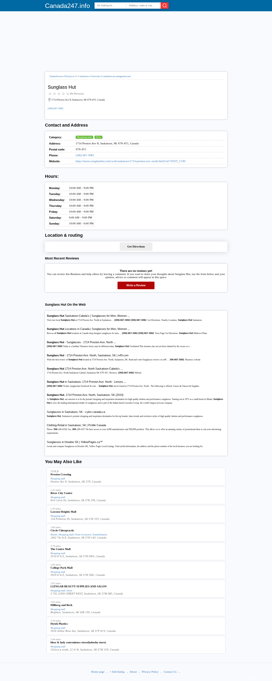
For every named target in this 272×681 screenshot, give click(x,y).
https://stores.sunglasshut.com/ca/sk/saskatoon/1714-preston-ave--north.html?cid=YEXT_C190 (130, 161)
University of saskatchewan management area (111, 76)
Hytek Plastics (59, 623)
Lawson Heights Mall (63, 511)
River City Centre (61, 493)
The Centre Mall (60, 549)
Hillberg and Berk (61, 605)
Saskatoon (84, 76)
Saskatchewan (56, 76)
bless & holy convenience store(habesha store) (78, 642)
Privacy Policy (150, 671)
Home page (98, 671)
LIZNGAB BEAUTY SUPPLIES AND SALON (79, 586)
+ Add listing (117, 671)
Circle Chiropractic (62, 530)
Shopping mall (84, 137)
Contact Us (170, 671)
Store (98, 137)
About (133, 671)
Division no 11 (70, 76)
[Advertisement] (136, 40)
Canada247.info (67, 5)
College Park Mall (62, 567)
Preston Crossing (61, 474)
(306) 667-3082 (55, 108)
